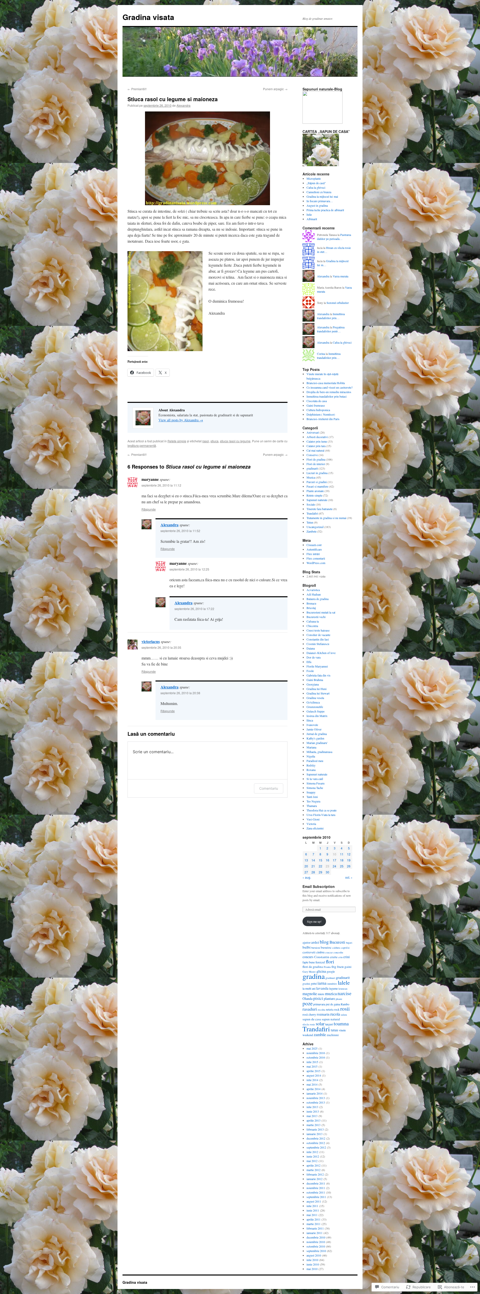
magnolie (309, 993)
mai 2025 (312, 1048)
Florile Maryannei (317, 666)
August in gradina (317, 205)
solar (320, 1023)
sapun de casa (311, 1019)
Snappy (311, 792)
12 (348, 854)
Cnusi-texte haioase (318, 630)
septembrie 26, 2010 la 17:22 (194, 609)
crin (340, 957)
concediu (338, 952)
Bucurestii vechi (316, 617)
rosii (345, 1008)
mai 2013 (312, 1116)
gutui (314, 983)
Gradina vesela (315, 698)
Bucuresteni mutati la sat (320, 612)
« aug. (306, 877)
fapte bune (308, 962)
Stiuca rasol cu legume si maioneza (173, 99)
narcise (345, 993)
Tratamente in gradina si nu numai (326, 518)
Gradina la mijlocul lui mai (322, 196)
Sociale (310, 504)
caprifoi (345, 947)
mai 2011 (312, 1215)
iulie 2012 (312, 1152)
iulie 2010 (312, 1260)
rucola (335, 1014)
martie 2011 (313, 1224)
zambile (320, 1034)
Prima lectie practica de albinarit (325, 210)
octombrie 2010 (315, 1246)
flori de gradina (312, 966)
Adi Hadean (313, 594)
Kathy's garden (315, 738)
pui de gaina (333, 1004)
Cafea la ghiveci (315, 187)
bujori (349, 942)
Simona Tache (314, 788)
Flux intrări (313, 554)
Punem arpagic (275, 89)
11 (342, 854)
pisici (318, 998)
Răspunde (149, 509)
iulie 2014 (312, 1080)
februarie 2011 (315, 1228)
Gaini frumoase (315, 405)
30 (327, 872)
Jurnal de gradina (316, 734)
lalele (344, 982)
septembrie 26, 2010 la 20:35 (161, 647)
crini (346, 956)
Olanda (307, 998)
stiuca (214, 441)
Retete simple (177, 441)
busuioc (326, 947)
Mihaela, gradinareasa (319, 752)
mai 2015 (312, 1066)
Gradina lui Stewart (318, 693)
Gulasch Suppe (315, 711)
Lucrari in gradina (317, 473)
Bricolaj (311, 608)
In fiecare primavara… (319, 201)
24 (334, 866)
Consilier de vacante (318, 635)
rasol (205, 441)
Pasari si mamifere (317, 486)
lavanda (322, 988)
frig (334, 966)
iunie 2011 (312, 1210)
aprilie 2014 (313, 1089)
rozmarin (323, 1014)
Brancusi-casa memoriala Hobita (325, 383)
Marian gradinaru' (317, 743)
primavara (319, 1004)
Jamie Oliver (314, 729)
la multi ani (309, 988)
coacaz (329, 952)
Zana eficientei (315, 828)
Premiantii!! (137, 89)
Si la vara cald (314, 779)
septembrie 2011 (316, 1197)
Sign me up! (314, 921)
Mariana (311, 747)
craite (334, 957)
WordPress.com (315, 563)
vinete (342, 1030)
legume (333, 988)
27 (306, 872)
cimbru (320, 952)
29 (320, 872)
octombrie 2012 (315, 1143)
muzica (331, 993)
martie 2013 (313, 1125)
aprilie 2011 (313, 1219)
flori (330, 961)
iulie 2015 (312, 1062)
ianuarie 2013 (314, 1134)
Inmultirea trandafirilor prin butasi (326, 396)
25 (342, 866)
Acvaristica (313, 590)
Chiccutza (312, 626)
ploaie (339, 999)
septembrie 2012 (316, 1147)
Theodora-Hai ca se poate (321, 810)
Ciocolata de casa (316, 401)
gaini (348, 966)
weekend (307, 1035)
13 (306, 860)
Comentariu (268, 788)
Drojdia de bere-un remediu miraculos (328, 392)
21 (313, 866)
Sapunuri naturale (316, 500)
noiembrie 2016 (315, 1053)
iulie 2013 (312, 1107)
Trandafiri (312, 513)
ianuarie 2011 (314, 1233)
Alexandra (183, 105)
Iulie (309, 214)
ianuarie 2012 (314, 1179)
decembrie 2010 (315, 1237)
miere (321, 994)
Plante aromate (315, 491)
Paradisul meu (314, 761)
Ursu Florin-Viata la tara (320, 815)
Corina (321, 354)
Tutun (309, 522)
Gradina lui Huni (316, 689)
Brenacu (311, 603)
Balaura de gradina (317, 599)
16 (327, 860)
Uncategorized (315, 527)
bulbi (306, 947)
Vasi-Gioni (313, 819)
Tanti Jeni (312, 797)
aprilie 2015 (313, 1071)
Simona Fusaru (315, 783)
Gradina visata (148, 16)
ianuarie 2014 (314, 1093)
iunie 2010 (312, 1264)
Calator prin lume (316, 441)
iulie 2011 (312, 1206)
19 (348, 860)
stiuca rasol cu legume (235, 441)
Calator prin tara (316, 446)
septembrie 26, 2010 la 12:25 (189, 569)
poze (307, 1003)
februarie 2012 (315, 1174)
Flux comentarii (315, 558)
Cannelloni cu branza (318, 192)
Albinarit (311, 219)
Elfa (308, 662)
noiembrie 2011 (315, 1188)
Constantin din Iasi (317, 639)
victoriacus (151, 641)
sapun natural (331, 1019)
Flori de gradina (315, 459)
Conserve (312, 455)
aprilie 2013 (313, 1120)
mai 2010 (312, 1269)
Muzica (310, 477)
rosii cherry (309, 1014)
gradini (306, 983)
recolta (321, 1009)
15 (320, 860)
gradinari (330, 978)
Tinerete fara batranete (319, 509)
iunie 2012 (312, 1156)
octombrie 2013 (315, 1102)
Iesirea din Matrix (317, 716)
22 (320, 866)
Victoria (311, 824)
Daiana (310, 648)
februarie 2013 (315, 1129)
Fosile (310, 671)
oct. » (348, 877)
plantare (329, 998)
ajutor (306, 942)
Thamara (311, 806)
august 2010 (313, 1255)
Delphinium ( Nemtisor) (320, 414)
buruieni (315, 947)
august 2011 (313, 1201)
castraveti (309, 952)
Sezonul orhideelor (337, 303)
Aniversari (312, 432)
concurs (308, 956)
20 (306, 866)
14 (313, 860)
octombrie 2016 (315, 1057)
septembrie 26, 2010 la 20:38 (180, 693)
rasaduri (309, 1009)
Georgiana (312, 684)
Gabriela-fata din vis (318, 675)
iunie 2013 (312, 1111)
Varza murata (340, 276)
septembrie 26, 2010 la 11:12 (161, 485)
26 (348, 866)
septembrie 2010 (316, 1251)
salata (344, 1014)
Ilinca (309, 720)
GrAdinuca (313, 702)
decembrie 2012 (315, 1138)
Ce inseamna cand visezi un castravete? (329, 387)
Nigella (310, 756)
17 (334, 860)
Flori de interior (315, 464)
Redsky (311, 765)
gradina (313, 976)
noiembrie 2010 (315, 1242)
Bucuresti (337, 942)
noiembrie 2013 (315, 1098)
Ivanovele (312, 725)
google (331, 971)
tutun (334, 1030)
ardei (315, 942)
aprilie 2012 (313, 1165)
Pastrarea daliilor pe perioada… (334, 237)
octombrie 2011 (315, 1192)
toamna (341, 1023)
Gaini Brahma (314, 680)
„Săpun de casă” (316, 183)
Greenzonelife (314, 707)
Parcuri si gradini (316, 482)
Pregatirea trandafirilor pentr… (330, 329)
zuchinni (333, 1035)
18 (342, 860)
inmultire (332, 983)
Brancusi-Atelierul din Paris (323, 419)
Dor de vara (313, 657)
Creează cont (314, 545)
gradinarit (312, 468)
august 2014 (313, 1075)
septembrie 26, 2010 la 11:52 (180, 531)
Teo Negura (313, 801)
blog (324, 941)
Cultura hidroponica (318, 410)
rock (337, 1009)
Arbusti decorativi (317, 437)
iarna (322, 983)
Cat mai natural (315, 450)
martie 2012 (313, 1170)
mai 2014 (312, 1084)
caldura (336, 947)
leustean (342, 988)
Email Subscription (318, 886)
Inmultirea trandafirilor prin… (331, 316)
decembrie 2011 (315, 1183)
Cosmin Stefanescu (317, 644)
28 (313, 872)
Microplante (313, 178)
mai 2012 (312, 1161)
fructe (340, 967)
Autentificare (314, 549)
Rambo (345, 1004)
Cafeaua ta (312, 621)
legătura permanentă (142, 445)
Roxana (311, 770)
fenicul (320, 962)
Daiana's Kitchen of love (321, 653)
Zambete (311, 531)
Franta (327, 967)
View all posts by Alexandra (180, 420)
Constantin (321, 957)
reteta (330, 1009)
